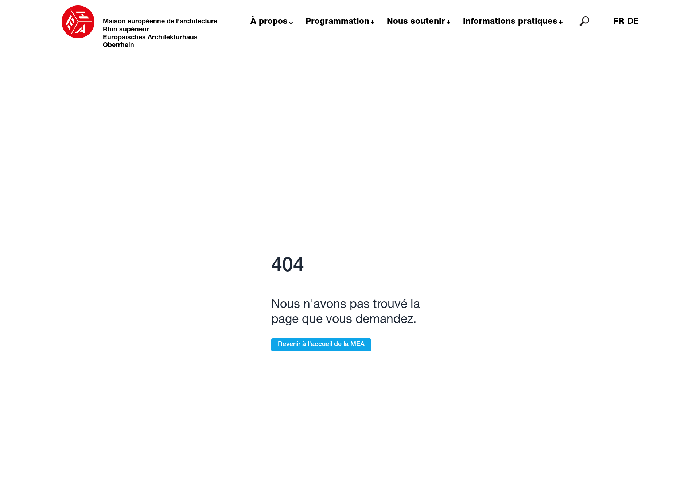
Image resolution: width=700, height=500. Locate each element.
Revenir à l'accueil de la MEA (321, 344)
